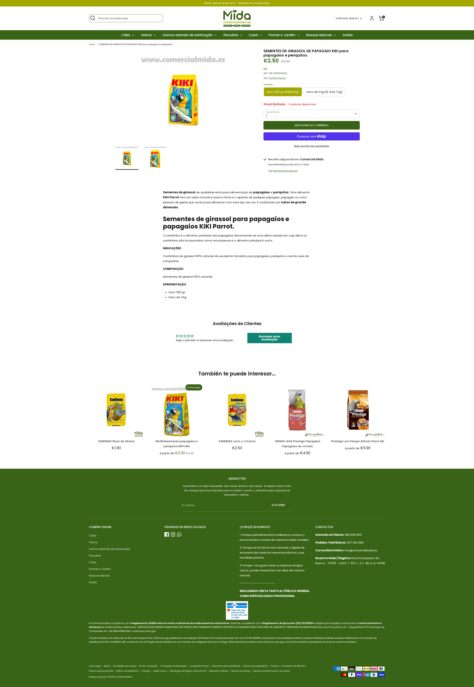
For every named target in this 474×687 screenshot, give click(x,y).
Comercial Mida (123, 676)
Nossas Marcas (319, 35)
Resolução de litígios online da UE (188, 670)
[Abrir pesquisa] (92, 18)
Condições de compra (124, 665)
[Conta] (371, 18)
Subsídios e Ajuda (218, 670)
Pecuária (231, 35)
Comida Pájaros (277, 78)
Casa (254, 35)
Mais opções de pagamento (311, 146)
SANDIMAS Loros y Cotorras (237, 441)
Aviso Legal (95, 665)
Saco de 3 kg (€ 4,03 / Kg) (324, 92)
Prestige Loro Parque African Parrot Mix (357, 441)
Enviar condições (148, 665)
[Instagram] (173, 534)
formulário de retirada (293, 665)
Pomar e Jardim (282, 35)
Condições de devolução (173, 665)
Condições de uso (199, 665)
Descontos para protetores (226, 665)
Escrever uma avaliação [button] (269, 338)
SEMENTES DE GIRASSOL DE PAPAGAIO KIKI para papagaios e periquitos (136, 44)
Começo (145, 670)
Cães (126, 35)
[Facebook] (166, 534)
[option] (183, 96)
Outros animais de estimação (188, 35)
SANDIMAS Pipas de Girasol (116, 441)
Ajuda (107, 665)
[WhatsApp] (179, 534)
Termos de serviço (240, 670)
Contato (274, 665)
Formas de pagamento (255, 665)
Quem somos (160, 670)
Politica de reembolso (127, 670)
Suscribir (278, 505)
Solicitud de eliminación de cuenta (271, 670)
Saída (348, 35)
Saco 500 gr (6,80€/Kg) (283, 92)
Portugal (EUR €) (347, 18)
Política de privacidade (101, 670)
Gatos (147, 35)
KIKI (265, 68)
